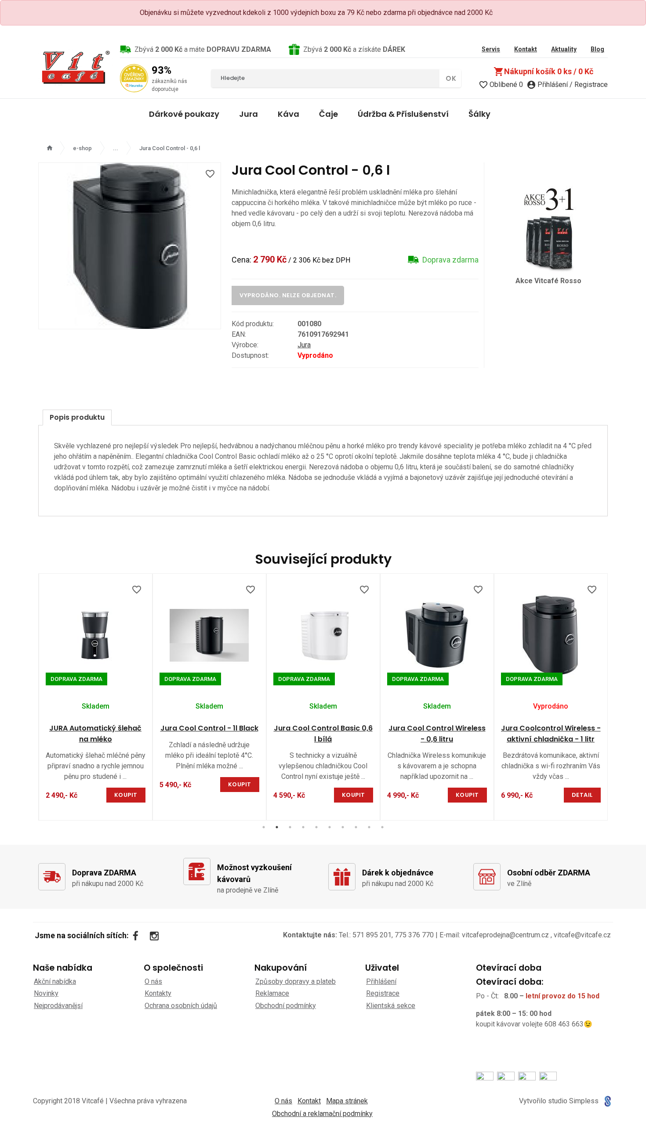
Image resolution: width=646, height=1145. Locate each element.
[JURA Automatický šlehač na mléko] (95, 635)
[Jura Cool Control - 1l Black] (209, 635)
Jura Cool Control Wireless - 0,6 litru (437, 733)
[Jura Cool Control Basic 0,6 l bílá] (323, 635)
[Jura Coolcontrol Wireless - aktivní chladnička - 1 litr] (551, 635)
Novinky (46, 993)
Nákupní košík (543, 71)
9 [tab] (369, 827)
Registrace (382, 993)
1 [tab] (263, 827)
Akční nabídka (55, 981)
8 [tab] (356, 827)
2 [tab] (276, 827)
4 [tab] (303, 827)
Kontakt (309, 1101)
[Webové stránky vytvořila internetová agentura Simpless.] (607, 1101)
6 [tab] (329, 827)
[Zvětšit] (130, 246)
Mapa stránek (347, 1101)
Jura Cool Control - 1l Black (209, 728)
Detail (582, 795)
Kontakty (158, 993)
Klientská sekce (390, 1005)
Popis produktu (77, 417)
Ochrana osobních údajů (181, 1005)
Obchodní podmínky (285, 1005)
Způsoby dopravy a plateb (295, 981)
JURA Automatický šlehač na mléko (95, 733)
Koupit (126, 795)
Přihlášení (381, 981)
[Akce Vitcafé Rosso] (549, 228)
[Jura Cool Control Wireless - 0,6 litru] (437, 635)
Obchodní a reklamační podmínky (322, 1113)
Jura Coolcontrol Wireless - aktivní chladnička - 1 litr (551, 733)
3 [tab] (290, 827)
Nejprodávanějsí (58, 1005)
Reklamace (272, 993)
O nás (153, 981)
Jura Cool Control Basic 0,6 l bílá (323, 733)
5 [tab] (316, 827)
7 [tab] (342, 827)
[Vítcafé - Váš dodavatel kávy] (75, 67)
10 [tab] (382, 827)
